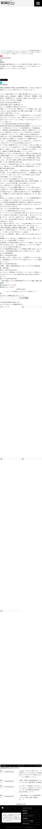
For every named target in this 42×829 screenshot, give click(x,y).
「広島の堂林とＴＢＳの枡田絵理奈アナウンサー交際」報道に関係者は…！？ (30, 797)
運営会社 (25, 810)
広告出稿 (25, 818)
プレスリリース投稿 (28, 821)
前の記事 (4, 765)
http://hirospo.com (8, 820)
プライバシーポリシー (28, 815)
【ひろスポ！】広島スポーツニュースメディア (12, 50)
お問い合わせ (26, 823)
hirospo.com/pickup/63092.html (10, 102)
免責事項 (25, 813)
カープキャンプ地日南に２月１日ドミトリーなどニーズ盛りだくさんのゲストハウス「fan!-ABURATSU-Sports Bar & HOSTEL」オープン (20, 274)
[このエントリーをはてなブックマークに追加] (21, 83)
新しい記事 (37, 765)
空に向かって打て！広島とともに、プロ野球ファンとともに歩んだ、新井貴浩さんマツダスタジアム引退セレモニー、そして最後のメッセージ (20, 259)
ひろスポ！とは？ (27, 808)
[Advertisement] (21, 28)
